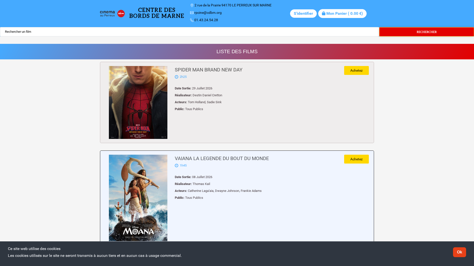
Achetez (356, 70)
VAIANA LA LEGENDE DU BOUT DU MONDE (222, 158)
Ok (459, 252)
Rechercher (427, 31)
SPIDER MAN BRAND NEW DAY (208, 70)
